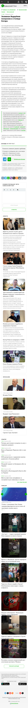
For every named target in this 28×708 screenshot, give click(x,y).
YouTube (23, 130)
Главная (3, 11)
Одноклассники (14, 128)
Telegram (20, 120)
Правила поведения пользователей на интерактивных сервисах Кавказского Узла (14, 698)
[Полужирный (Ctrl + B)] (4, 189)
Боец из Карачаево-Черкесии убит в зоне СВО (13, 451)
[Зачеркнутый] (13, 189)
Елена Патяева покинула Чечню (12, 364)
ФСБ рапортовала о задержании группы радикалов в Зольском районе (13, 458)
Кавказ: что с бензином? (9, 9)
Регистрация (14, 205)
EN (4, 1)
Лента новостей (10, 11)
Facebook (16, 126)
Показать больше (14, 666)
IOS (24, 113)
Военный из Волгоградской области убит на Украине (13, 472)
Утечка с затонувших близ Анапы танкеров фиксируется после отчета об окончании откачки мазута (13, 506)
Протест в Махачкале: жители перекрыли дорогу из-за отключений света (13, 560)
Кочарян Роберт (7, 395)
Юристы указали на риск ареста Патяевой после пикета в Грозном (13, 232)
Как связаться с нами (11, 681)
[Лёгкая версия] (8, 2)
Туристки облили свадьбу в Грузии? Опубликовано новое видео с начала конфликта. (12, 586)
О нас (2, 681)
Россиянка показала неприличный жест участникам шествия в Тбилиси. (13, 661)
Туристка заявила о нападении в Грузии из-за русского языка (13, 637)
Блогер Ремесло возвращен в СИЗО (13, 340)
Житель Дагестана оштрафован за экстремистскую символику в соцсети (12, 479)
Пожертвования (23, 681)
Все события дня (22, 482)
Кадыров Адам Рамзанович (11, 414)
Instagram (22, 126)
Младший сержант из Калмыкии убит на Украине (13, 465)
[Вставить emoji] (17, 189)
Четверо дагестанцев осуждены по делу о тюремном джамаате (13, 444)
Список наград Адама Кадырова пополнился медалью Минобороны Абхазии (13, 268)
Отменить (14, 209)
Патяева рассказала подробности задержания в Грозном (13, 325)
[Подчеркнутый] (10, 189)
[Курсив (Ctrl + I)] (7, 189)
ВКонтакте (6, 128)
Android (20, 113)
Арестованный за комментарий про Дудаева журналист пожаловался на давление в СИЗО (13, 294)
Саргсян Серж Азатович (10, 432)
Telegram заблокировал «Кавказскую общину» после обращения (12, 613)
